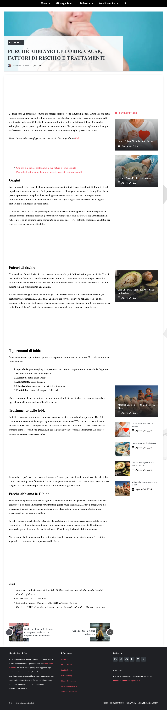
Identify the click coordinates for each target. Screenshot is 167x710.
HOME (105, 703)
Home (44, 3)
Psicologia (16, 42)
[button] (125, 3)
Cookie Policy (66, 670)
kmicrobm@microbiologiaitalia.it (126, 680)
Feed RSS (64, 659)
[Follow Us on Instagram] (115, 659)
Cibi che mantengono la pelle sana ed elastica (136, 291)
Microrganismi (64, 3)
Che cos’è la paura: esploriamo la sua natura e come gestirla (46, 167)
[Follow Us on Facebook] (121, 659)
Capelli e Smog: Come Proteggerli (83, 632)
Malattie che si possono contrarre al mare (137, 406)
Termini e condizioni (69, 691)
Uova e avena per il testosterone (134, 177)
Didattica (85, 3)
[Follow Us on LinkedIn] (132, 659)
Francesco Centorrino (22, 65)
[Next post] (110, 632)
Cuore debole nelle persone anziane (136, 141)
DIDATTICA (131, 703)
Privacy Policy (66, 675)
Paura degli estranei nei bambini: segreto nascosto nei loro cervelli (49, 172)
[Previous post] (9, 632)
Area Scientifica (107, 3)
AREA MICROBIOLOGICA (148, 703)
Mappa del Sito (67, 664)
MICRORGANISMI (117, 703)
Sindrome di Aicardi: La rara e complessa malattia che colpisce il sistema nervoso (38, 632)
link (77, 138)
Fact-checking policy (69, 686)
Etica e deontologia (68, 681)
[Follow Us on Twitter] (138, 659)
